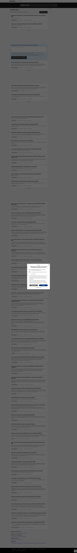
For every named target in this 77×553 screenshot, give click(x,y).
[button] (38, 274)
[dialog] (38, 276)
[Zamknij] (49, 265)
